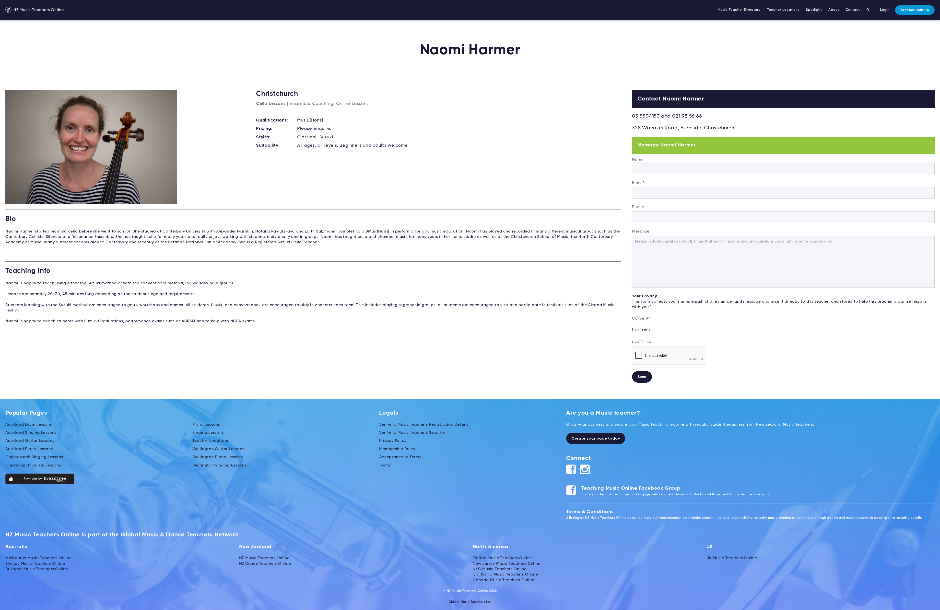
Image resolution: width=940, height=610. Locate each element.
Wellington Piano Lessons (217, 457)
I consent (641, 330)
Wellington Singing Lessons (219, 465)
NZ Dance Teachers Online (265, 564)
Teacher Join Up (914, 10)
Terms (385, 465)
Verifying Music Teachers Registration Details (423, 425)
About (833, 9)
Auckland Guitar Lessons (29, 441)
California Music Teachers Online (505, 575)
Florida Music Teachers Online (502, 558)
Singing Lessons (208, 433)
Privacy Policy (392, 441)
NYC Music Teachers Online (500, 569)
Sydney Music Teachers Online (35, 564)
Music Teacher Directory (739, 9)
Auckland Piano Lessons (29, 449)
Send (641, 377)
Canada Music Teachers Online (503, 580)
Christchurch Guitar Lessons (33, 465)
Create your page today (596, 439)
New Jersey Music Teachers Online (506, 564)
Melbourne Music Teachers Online (38, 558)
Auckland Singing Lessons (30, 433)
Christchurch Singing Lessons (34, 457)
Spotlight (814, 9)
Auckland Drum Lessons (28, 425)
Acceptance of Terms (400, 457)
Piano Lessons (206, 425)
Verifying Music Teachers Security (412, 433)
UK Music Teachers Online (731, 558)
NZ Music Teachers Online (38, 10)
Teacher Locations (783, 9)
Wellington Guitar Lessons (218, 449)
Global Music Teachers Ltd (470, 602)
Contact (853, 9)
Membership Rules (397, 449)
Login (885, 9)
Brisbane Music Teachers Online (36, 569)
